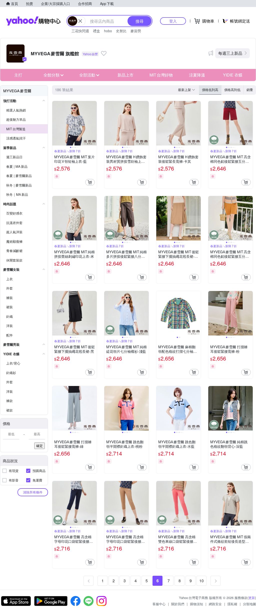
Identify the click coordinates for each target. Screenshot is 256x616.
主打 (18, 75)
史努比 (121, 30)
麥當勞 (135, 30)
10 (201, 581)
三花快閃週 (80, 30)
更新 (251, 597)
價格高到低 (232, 89)
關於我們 (177, 604)
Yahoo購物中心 (33, 21)
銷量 (249, 89)
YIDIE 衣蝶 (232, 75)
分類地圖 (249, 604)
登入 (173, 21)
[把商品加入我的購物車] (90, 182)
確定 (39, 445)
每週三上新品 (230, 53)
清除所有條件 (32, 492)
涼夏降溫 (197, 75)
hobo (108, 30)
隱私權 (232, 604)
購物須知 (196, 604)
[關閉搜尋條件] (80, 21)
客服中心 (159, 604)
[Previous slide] (55, 123)
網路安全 (215, 604)
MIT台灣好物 (161, 75)
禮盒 (96, 30)
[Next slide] (93, 123)
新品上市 (126, 75)
